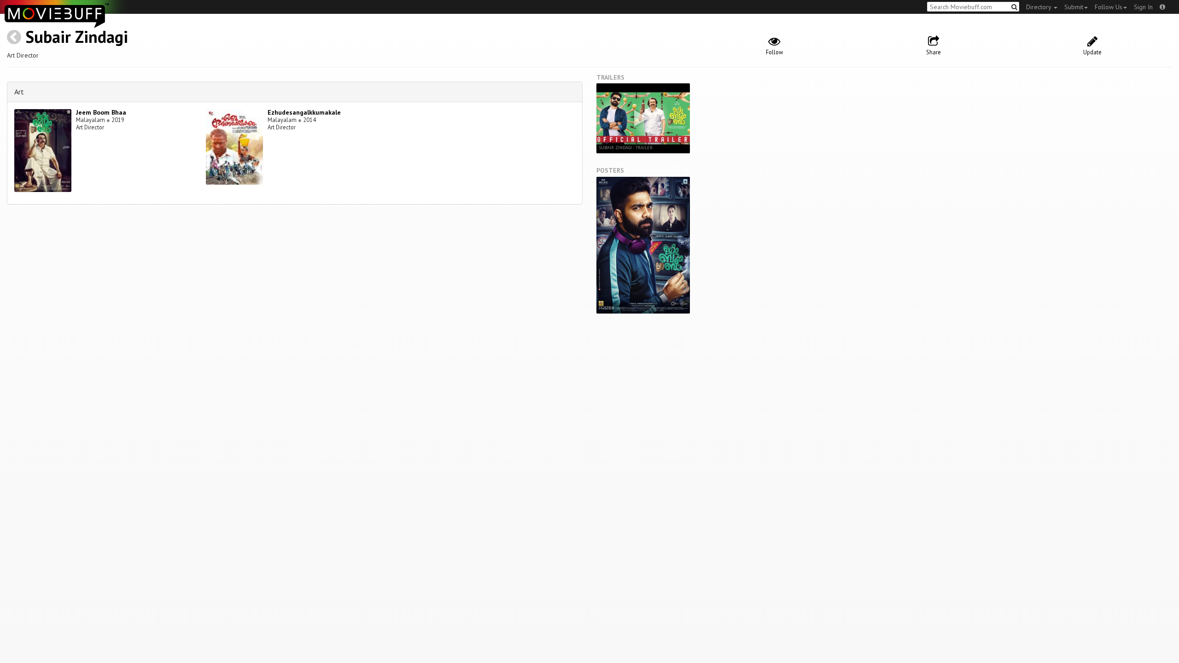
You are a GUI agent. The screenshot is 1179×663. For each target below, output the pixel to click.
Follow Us (1108, 7)
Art (19, 91)
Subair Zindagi (76, 36)
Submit (1073, 7)
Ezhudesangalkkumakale (304, 112)
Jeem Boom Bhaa (101, 112)
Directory (1039, 7)
